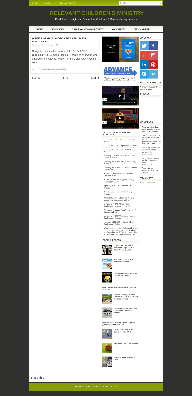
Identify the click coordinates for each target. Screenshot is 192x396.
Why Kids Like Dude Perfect (126, 344)
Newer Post (35, 78)
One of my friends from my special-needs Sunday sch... (151, 150)
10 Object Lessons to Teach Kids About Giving (125, 274)
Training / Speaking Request (88, 29)
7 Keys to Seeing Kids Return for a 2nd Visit (123, 331)
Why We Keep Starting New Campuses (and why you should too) (118, 323)
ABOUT (34, 3)
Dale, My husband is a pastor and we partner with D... (151, 137)
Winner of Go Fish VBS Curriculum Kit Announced (59, 40)
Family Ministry (142, 29)
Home (40, 29)
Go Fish (45, 69)
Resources (58, 29)
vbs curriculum (61, 69)
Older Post (95, 78)
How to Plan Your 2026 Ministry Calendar (123, 260)
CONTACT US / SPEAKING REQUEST (59, 3)
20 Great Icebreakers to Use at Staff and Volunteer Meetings (125, 311)
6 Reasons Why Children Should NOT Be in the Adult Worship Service (126, 297)
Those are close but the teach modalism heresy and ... (151, 129)
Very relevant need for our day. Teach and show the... (151, 160)
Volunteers (118, 29)
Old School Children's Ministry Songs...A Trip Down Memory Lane (124, 248)
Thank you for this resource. (149, 169)
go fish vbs (51, 69)
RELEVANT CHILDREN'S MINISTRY (97, 13)
